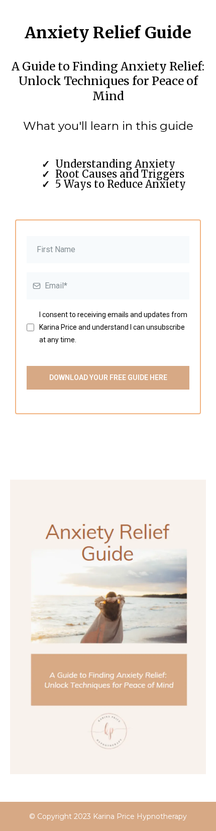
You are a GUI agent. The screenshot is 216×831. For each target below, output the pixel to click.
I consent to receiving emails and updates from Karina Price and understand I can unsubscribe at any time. (113, 327)
